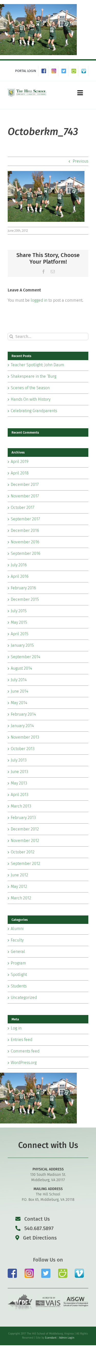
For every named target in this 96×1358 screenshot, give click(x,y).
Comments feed (25, 1051)
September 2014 (25, 656)
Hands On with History (30, 399)
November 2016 (25, 542)
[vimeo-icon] (79, 1270)
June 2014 (19, 691)
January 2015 (22, 645)
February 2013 (23, 817)
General (18, 951)
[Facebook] (44, 71)
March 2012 (21, 898)
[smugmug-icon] (62, 1270)
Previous (80, 161)
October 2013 (23, 748)
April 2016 (19, 576)
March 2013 (21, 806)
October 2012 (23, 852)
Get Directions (39, 1238)
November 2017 (25, 496)
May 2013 (19, 783)
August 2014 (21, 668)
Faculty (17, 940)
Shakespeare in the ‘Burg (33, 376)
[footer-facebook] (12, 1270)
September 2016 (25, 553)
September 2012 (25, 863)
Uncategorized (24, 997)
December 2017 (25, 484)
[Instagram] (54, 71)
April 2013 (19, 794)
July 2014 (19, 679)
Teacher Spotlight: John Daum (37, 364)
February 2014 (23, 714)
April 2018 (20, 473)
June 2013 (19, 771)
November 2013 (25, 737)
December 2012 (25, 829)
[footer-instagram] (29, 1270)
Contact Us (37, 1219)
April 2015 (19, 633)
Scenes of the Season (30, 387)
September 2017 (25, 519)
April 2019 (19, 461)
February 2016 (23, 587)
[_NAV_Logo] (27, 89)
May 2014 (19, 702)
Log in (16, 1028)
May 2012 (19, 886)
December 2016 (25, 530)
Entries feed (21, 1039)
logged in (39, 300)
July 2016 (19, 564)
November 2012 (25, 840)
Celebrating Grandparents (34, 410)
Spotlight (19, 974)
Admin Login (66, 1337)
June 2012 (19, 875)
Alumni (17, 928)
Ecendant (51, 1337)
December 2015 (25, 599)
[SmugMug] (74, 71)
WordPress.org (24, 1062)
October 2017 (22, 507)
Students (19, 986)
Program (18, 963)
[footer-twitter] (45, 1270)
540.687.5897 (38, 1228)
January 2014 (22, 725)
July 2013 (19, 760)
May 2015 (19, 622)
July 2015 (19, 610)
